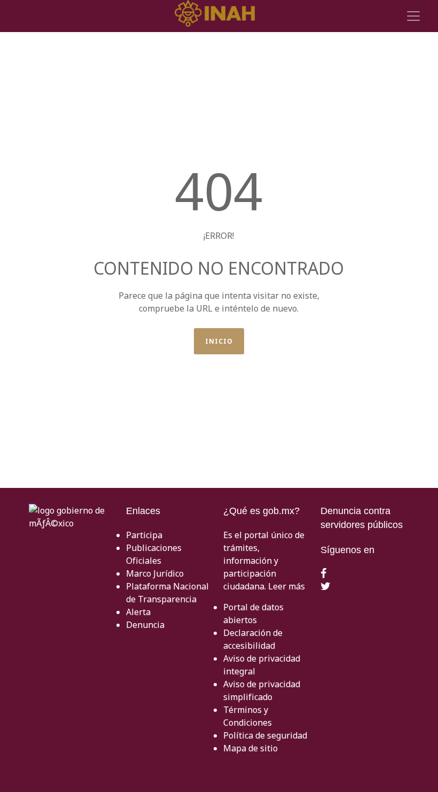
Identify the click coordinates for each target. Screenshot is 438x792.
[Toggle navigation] (412, 16)
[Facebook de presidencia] (323, 574)
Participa (144, 535)
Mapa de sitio (250, 748)
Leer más (286, 586)
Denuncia (145, 625)
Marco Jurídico (155, 573)
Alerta (138, 612)
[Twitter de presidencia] (325, 587)
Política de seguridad (265, 735)
